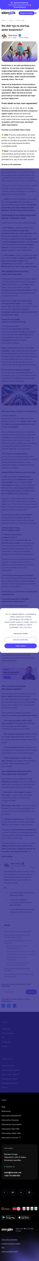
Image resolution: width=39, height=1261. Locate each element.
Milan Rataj (12, 35)
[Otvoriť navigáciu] (35, 13)
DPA (3, 1247)
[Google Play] (9, 1217)
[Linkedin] (21, 1192)
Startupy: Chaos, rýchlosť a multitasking (20, 951)
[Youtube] (13, 1192)
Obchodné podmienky (9, 1240)
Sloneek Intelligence (20, 7)
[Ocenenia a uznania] (29, 1208)
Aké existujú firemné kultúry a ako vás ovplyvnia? (17, 942)
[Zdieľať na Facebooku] (3, 1005)
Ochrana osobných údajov (11, 1244)
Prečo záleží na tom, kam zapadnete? (17, 931)
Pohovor (7, 830)
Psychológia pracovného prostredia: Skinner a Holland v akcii (17, 936)
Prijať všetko (21, 646)
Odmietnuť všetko (20, 633)
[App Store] (24, 1217)
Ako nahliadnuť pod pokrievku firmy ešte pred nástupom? (18, 975)
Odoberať (31, 992)
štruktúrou (5, 332)
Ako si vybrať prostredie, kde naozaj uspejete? (17, 969)
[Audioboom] (29, 1192)
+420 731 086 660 (12, 1175)
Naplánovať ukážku (26, 13)
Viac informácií (25, 627)
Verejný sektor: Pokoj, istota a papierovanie (16, 958)
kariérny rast (15, 375)
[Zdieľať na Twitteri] (9, 1005)
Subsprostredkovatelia (10, 1251)
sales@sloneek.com (12, 1172)
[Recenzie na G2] (6, 1209)
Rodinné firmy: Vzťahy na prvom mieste (20, 954)
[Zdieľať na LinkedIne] (14, 1005)
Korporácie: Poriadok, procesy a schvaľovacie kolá (17, 947)
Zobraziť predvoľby (20, 640)
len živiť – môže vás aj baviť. (25, 843)
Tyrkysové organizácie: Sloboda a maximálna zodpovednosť (17, 964)
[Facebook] (5, 1192)
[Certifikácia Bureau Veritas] (17, 1209)
